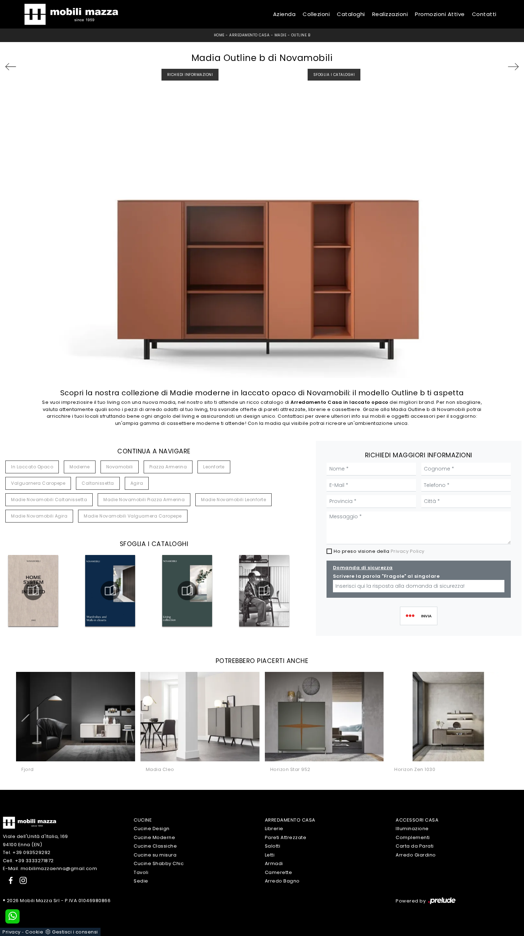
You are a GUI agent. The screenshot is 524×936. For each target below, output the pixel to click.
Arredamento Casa (249, 35)
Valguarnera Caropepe (38, 483)
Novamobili (119, 467)
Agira (136, 483)
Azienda (284, 14)
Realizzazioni (390, 14)
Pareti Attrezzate (286, 837)
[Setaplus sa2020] (500, 66)
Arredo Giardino (416, 855)
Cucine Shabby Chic (159, 863)
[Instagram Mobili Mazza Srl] (21, 880)
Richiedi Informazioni (190, 74)
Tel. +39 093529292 (27, 852)
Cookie (34, 932)
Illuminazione (412, 828)
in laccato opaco (32, 467)
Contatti (484, 14)
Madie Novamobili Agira (39, 516)
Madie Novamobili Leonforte (233, 500)
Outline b (300, 35)
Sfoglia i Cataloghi (334, 74)
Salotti (273, 846)
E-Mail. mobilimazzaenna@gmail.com (50, 868)
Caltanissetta (98, 483)
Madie (280, 35)
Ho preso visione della (379, 551)
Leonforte (214, 467)
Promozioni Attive (440, 14)
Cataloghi (351, 14)
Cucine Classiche (155, 846)
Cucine (143, 820)
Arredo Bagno (282, 881)
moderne (80, 467)
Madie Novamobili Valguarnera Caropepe (133, 516)
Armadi (274, 863)
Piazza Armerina (168, 467)
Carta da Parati (415, 846)
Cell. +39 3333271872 (28, 860)
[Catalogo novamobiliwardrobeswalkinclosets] (110, 590)
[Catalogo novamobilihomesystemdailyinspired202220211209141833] (33, 590)
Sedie (141, 881)
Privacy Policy (408, 551)
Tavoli (141, 872)
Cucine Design (152, 828)
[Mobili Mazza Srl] (29, 822)
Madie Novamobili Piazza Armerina (144, 500)
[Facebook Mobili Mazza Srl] (9, 880)
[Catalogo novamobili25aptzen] (264, 590)
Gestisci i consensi (75, 932)
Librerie (274, 828)
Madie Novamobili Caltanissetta (49, 500)
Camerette (278, 872)
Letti (270, 855)
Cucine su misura (155, 855)
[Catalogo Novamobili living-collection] (187, 590)
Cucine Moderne (154, 837)
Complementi (413, 837)
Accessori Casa (417, 820)
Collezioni (316, 14)
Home (219, 35)
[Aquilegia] (24, 66)
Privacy (11, 932)
